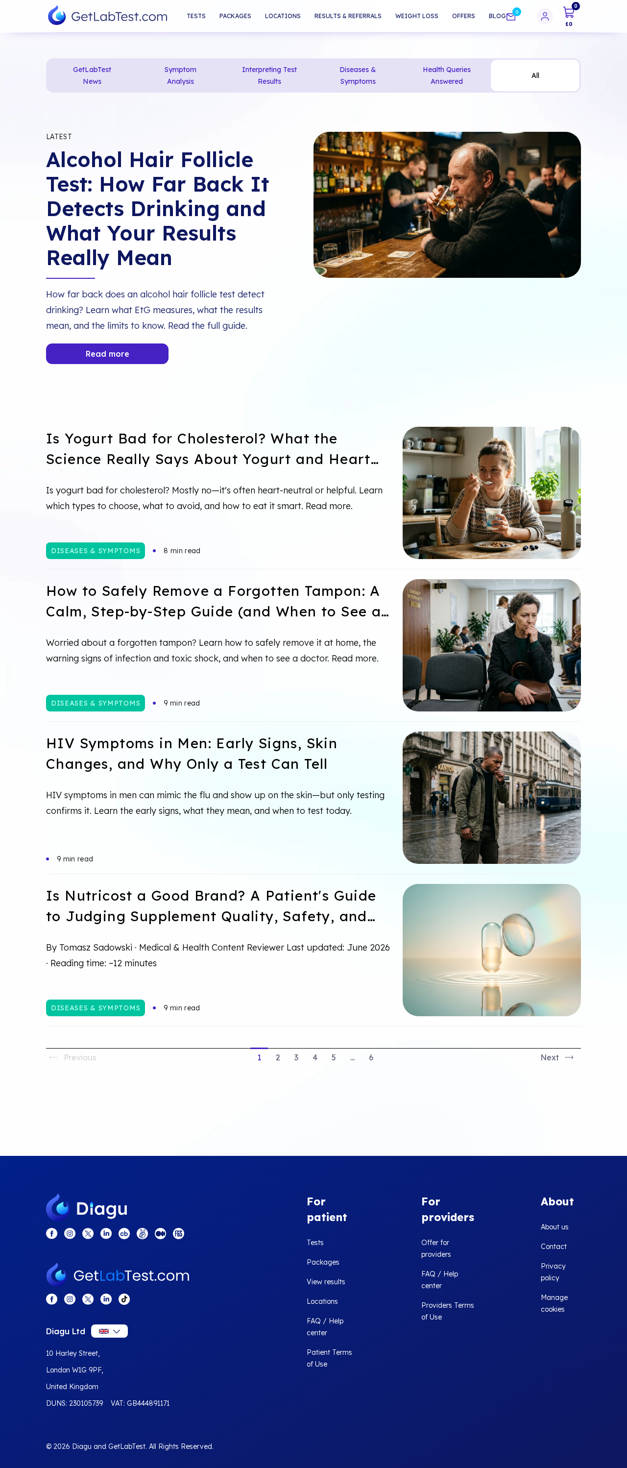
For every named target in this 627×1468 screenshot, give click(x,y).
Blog (497, 16)
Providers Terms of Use (447, 1311)
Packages (235, 16)
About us (555, 1227)
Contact (554, 1246)
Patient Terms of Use (329, 1358)
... (352, 1057)
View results (326, 1281)
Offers (463, 16)
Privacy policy (553, 1272)
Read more (107, 354)
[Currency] (109, 1331)
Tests (196, 16)
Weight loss (416, 16)
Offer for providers (436, 1248)
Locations (283, 16)
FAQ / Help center (325, 1327)
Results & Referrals (348, 16)
